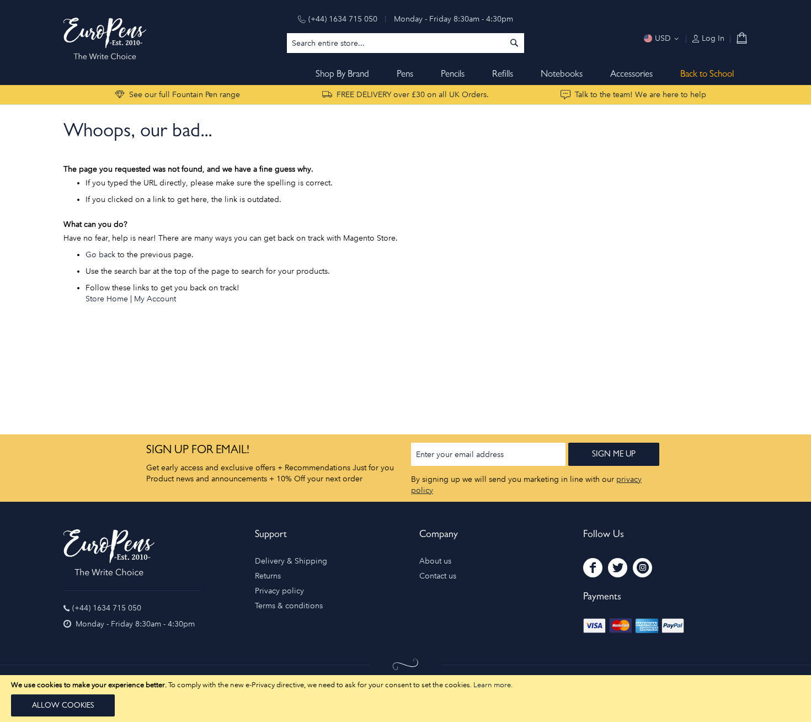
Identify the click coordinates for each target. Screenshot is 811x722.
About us (435, 561)
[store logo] (104, 39)
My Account (155, 299)
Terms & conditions (289, 605)
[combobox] (405, 43)
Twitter (617, 567)
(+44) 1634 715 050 (342, 19)
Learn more (492, 685)
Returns (268, 576)
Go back (100, 254)
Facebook (592, 567)
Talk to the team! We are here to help (640, 94)
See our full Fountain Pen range (184, 94)
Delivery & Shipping (291, 561)
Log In (712, 38)
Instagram (642, 567)
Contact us (437, 576)
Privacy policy (279, 591)
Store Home (107, 299)
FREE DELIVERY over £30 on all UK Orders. (413, 94)
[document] (405, 698)
